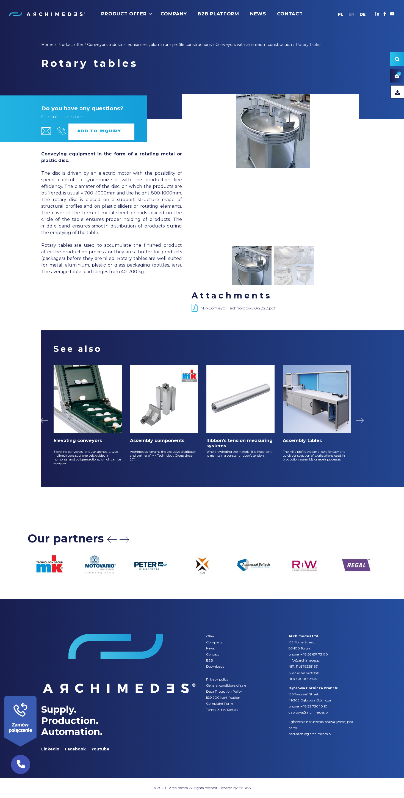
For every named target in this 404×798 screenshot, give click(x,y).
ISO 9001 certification (223, 697)
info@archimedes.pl (304, 660)
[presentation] (112, 539)
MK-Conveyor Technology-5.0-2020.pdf (237, 308)
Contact (212, 654)
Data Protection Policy (224, 691)
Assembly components (157, 440)
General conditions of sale (226, 685)
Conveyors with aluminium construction (253, 44)
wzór (341, 722)
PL (340, 14)
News (210, 648)
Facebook (75, 749)
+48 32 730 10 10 (313, 706)
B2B (209, 660)
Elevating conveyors (78, 440)
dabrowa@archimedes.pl (308, 712)
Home (47, 44)
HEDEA (245, 788)
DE (363, 14)
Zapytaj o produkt (101, 132)
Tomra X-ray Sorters (222, 709)
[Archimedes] (47, 14)
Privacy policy (217, 679)
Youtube (100, 749)
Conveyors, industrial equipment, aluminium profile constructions (149, 44)
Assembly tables (302, 440)
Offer (210, 636)
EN (351, 14)
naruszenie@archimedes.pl (310, 734)
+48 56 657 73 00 (314, 654)
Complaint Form (219, 703)
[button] (20, 764)
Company (214, 642)
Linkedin (50, 749)
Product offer (70, 44)
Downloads (215, 666)
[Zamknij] (38, 694)
